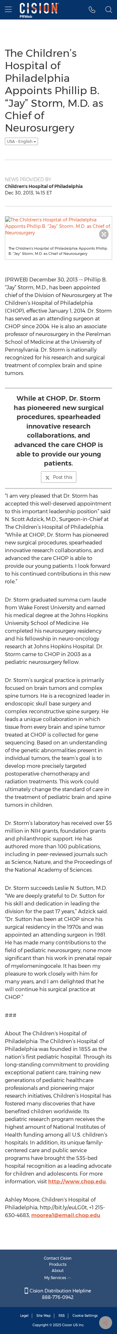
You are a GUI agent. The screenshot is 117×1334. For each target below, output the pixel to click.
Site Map (43, 1316)
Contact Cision (58, 1258)
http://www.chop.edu (77, 1181)
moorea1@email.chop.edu (65, 1215)
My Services (55, 1277)
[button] (92, 9)
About (58, 1270)
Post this (62, 477)
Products (58, 1264)
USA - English (20, 141)
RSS (61, 1316)
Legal (24, 1316)
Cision (67, 1325)
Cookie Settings (85, 1316)
